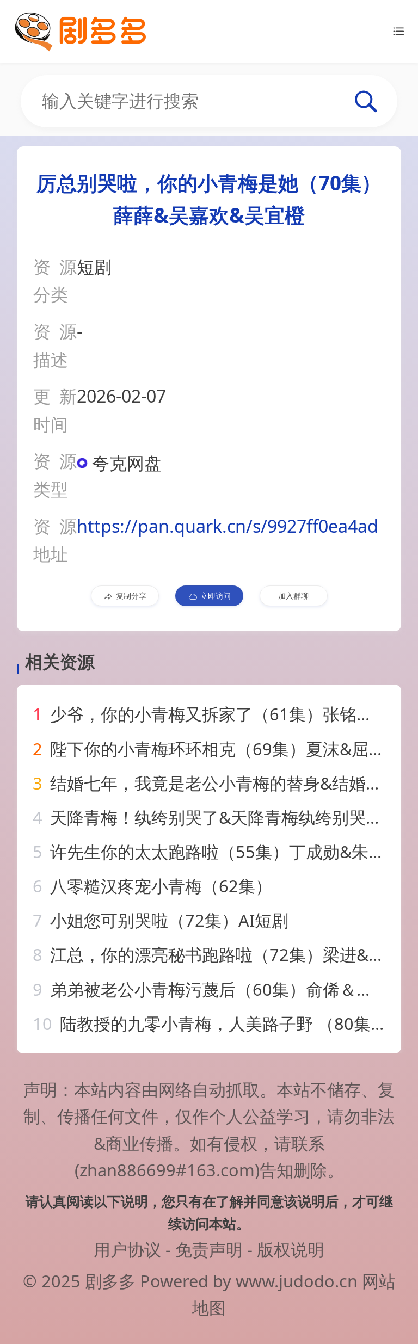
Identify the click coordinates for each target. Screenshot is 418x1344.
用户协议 (127, 1249)
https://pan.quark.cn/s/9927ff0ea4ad (227, 526)
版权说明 (290, 1249)
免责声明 (209, 1249)
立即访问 (215, 595)
